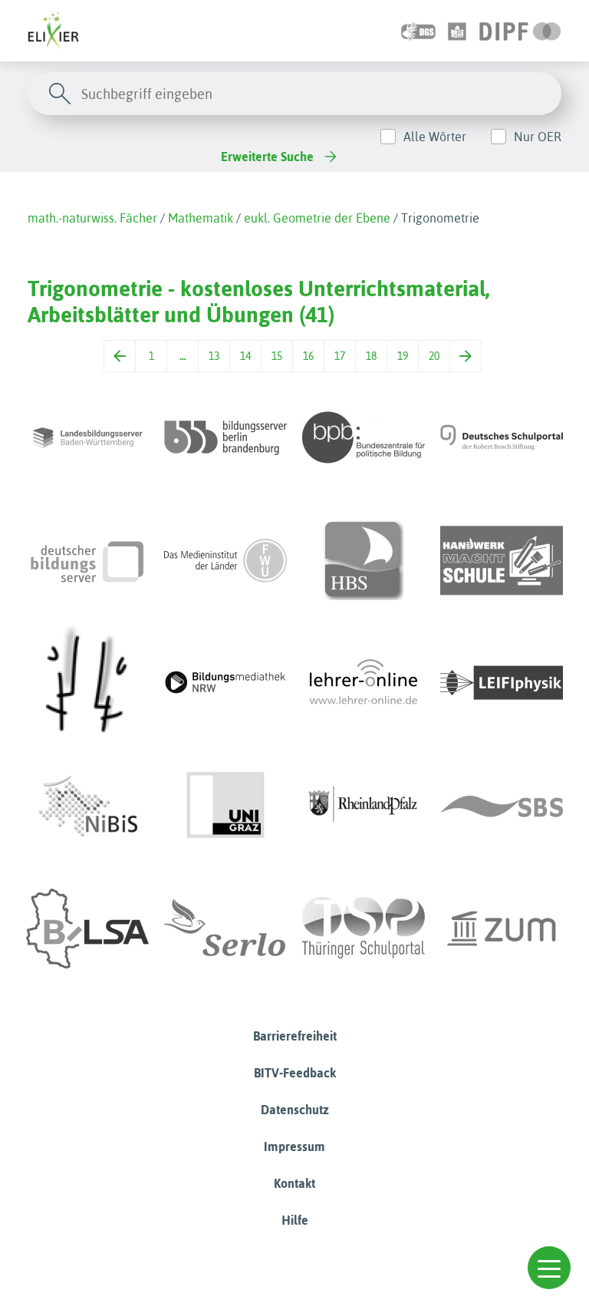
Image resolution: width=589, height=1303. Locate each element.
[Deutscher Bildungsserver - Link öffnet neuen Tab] (87, 560)
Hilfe (294, 1220)
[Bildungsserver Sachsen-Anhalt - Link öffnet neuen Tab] (87, 928)
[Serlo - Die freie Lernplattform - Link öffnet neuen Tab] (225, 928)
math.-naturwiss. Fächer (92, 218)
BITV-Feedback (295, 1073)
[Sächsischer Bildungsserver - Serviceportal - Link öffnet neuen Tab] (501, 805)
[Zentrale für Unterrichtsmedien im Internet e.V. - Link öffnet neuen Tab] (501, 928)
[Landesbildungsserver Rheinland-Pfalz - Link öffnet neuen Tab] (363, 805)
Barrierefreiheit (295, 1036)
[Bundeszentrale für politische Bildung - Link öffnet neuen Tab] (363, 437)
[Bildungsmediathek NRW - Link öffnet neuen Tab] (225, 683)
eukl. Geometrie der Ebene (317, 218)
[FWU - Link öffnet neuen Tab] (225, 560)
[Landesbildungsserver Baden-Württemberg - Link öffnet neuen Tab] (87, 437)
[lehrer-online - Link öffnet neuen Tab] (363, 683)
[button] (549, 1267)
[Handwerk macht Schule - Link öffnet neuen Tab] (501, 560)
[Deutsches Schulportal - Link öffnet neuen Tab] (501, 437)
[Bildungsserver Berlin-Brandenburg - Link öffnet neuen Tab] (225, 437)
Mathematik (200, 218)
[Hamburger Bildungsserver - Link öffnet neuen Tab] (363, 560)
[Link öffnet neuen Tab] (520, 31)
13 (214, 356)
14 (245, 356)
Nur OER (537, 136)
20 (434, 356)
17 (339, 356)
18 (371, 356)
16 (308, 356)
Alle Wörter (434, 136)
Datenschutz (295, 1110)
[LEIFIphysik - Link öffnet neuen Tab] (501, 683)
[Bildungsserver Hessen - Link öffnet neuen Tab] (87, 683)
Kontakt (294, 1183)
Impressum (294, 1146)
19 (402, 356)
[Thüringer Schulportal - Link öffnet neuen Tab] (363, 928)
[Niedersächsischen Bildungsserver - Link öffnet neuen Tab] (87, 805)
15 (276, 356)
